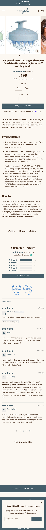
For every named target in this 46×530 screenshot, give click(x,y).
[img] (7, 308)
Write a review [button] (23, 275)
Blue (18, 88)
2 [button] (20, 431)
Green (27, 88)
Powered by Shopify (23, 528)
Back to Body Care (24, 489)
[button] (19, 71)
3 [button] (23, 431)
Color (23, 84)
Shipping (15, 79)
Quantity (23, 95)
